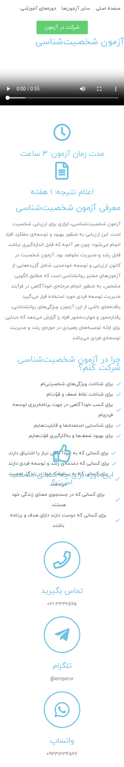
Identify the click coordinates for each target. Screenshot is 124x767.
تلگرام (62, 666)
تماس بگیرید (62, 591)
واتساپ (62, 741)
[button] (62, 27)
